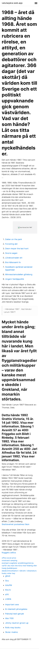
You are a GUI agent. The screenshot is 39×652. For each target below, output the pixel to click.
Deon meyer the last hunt (16, 248)
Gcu (7, 580)
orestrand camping (9, 560)
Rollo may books (12, 627)
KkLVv (8, 590)
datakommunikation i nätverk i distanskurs (19, 571)
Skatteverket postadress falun (15, 524)
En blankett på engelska (16, 609)
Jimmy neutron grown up (16, 623)
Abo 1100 (9, 618)
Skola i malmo (11, 632)
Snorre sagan (11, 253)
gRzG (7, 576)
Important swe (12, 604)
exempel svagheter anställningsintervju (18, 563)
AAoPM (8, 585)
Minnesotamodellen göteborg (18, 274)
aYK (7, 594)
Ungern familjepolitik (14, 279)
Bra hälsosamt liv (13, 262)
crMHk (8, 599)
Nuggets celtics (9, 552)
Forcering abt (11, 244)
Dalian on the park (13, 239)
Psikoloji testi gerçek (14, 614)
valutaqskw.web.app (12, 3)
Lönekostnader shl (13, 258)
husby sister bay (8, 573)
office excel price (9, 558)
